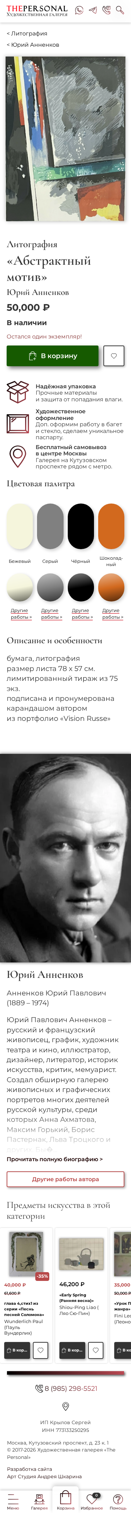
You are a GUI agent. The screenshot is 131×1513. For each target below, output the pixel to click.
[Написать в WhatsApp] (79, 11)
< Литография (27, 33)
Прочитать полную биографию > (55, 1159)
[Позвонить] (106, 11)
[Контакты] (65, 1406)
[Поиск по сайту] (120, 11)
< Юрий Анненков (33, 44)
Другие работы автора (65, 1179)
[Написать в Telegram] (93, 11)
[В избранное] (113, 356)
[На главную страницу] (38, 11)
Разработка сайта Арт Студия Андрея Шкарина (44, 1472)
